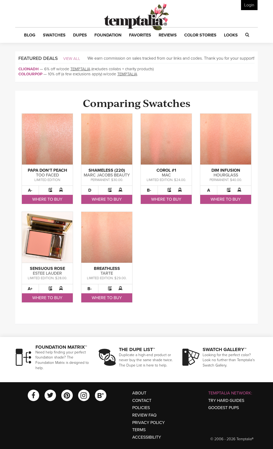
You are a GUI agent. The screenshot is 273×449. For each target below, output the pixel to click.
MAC (166, 175)
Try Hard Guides (226, 400)
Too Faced (47, 175)
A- (30, 190)
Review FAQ (144, 415)
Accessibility (146, 437)
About (139, 393)
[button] (30, 35)
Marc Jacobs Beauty (107, 175)
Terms (139, 429)
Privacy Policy (148, 422)
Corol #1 (166, 170)
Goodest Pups (223, 407)
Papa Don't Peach (47, 170)
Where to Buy (47, 199)
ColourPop (30, 74)
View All (71, 58)
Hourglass (226, 175)
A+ (30, 288)
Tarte (107, 273)
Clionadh (28, 69)
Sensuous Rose (47, 268)
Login (249, 5)
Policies (141, 407)
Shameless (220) (107, 170)
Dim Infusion (225, 170)
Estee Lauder (47, 273)
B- (149, 190)
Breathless (107, 268)
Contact (141, 400)
